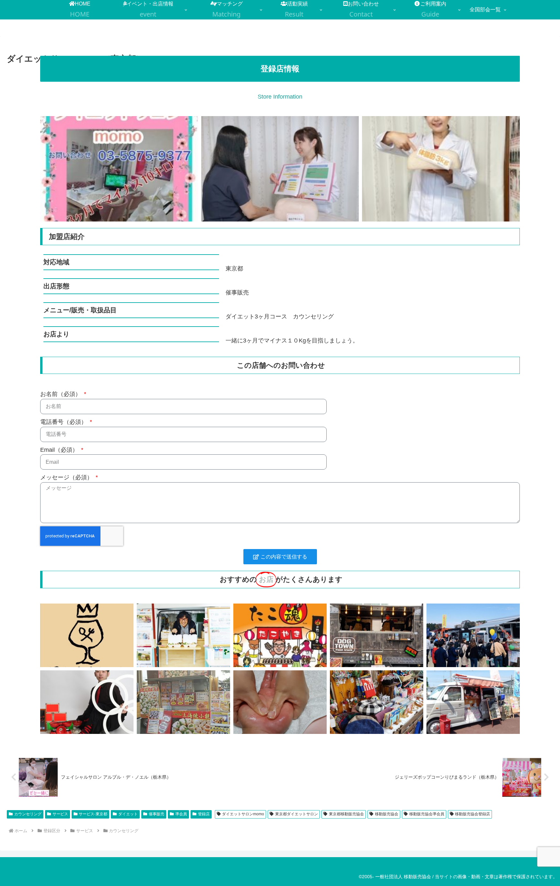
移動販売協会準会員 (426, 814)
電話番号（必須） (64, 422)
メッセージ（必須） (67, 477)
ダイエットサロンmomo (243, 814)
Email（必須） (60, 450)
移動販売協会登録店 (472, 814)
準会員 (181, 814)
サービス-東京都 (93, 814)
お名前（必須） (61, 394)
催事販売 (156, 814)
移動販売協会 (386, 814)
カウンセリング (27, 814)
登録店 (204, 814)
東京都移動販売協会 (346, 814)
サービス (60, 814)
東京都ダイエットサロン (296, 814)
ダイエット (128, 814)
